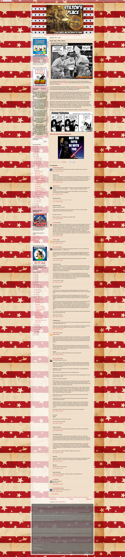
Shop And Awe (38, 194)
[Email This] (69, 162)
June (36, 168)
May (36, 170)
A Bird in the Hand (39, 171)
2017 (35, 207)
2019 (35, 203)
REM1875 (55, 186)
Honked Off (37, 176)
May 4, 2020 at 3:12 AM (58, 194)
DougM (54, 479)
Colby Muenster (56, 332)
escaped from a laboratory (62, 82)
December (37, 158)
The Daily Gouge (36, 242)
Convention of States (37, 237)
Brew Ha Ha (37, 173)
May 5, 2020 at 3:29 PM (58, 491)
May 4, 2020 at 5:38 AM (58, 218)
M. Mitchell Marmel (57, 167)
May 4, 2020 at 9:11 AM (58, 260)
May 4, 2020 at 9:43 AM (58, 282)
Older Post (89, 499)
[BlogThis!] (70, 162)
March (36, 198)
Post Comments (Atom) (60, 501)
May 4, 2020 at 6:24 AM (58, 235)
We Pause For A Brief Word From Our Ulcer (40, 190)
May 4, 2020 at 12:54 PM (58, 411)
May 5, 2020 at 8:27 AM (58, 430)
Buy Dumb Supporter (39, 188)
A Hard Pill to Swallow (39, 178)
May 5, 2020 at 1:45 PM (58, 461)
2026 (35, 146)
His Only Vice (38, 184)
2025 (35, 148)
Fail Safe (83, 443)
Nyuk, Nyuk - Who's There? (40, 192)
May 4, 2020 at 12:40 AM (58, 171)
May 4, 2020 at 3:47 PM (58, 423)
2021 (35, 155)
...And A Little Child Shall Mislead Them (40, 183)
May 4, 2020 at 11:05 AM (58, 316)
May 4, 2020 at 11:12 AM (58, 328)
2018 (35, 205)
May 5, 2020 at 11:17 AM (58, 452)
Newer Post (53, 499)
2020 (35, 156)
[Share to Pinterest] (74, 162)
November (37, 159)
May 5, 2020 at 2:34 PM (58, 468)
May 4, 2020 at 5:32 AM (58, 201)
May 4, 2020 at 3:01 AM (58, 182)
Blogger (69, 552)
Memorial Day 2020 (39, 175)
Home (71, 499)
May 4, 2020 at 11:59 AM (58, 354)
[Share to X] (72, 162)
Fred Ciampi (55, 222)
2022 (35, 153)
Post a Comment (54, 493)
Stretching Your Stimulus (40, 180)
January (37, 201)
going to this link (79, 86)
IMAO (34, 239)
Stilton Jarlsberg (56, 358)
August (36, 165)
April (36, 196)
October (37, 161)
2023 (35, 151)
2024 (35, 149)
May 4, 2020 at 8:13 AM (58, 243)
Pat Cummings (56, 247)
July (36, 166)
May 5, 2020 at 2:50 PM (58, 484)
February (37, 200)
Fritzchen (55, 239)
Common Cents (36, 236)
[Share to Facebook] (73, 162)
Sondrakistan (35, 240)
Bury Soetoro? (38, 186)
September (37, 163)
